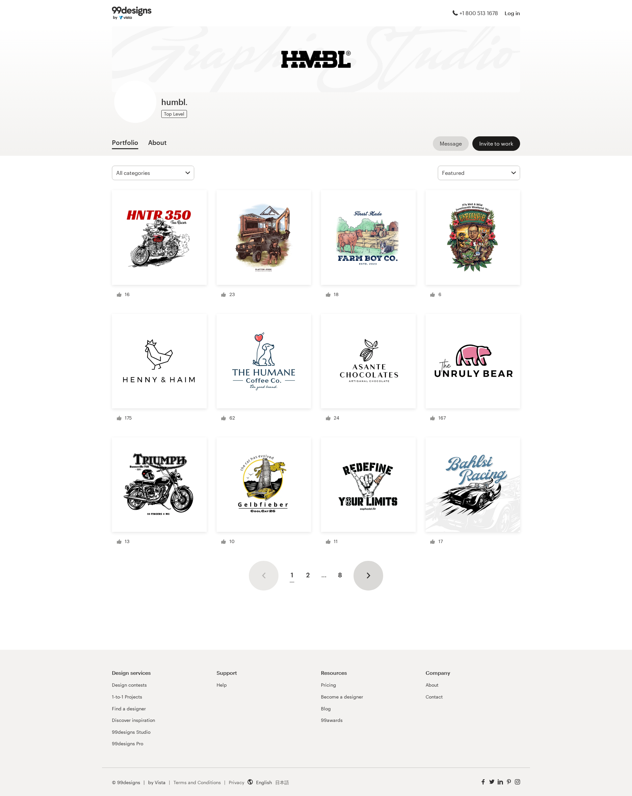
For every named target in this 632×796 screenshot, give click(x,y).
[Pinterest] (509, 782)
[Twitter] (491, 782)
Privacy (236, 782)
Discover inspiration (133, 720)
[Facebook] (483, 782)
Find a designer (129, 708)
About (432, 685)
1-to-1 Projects (127, 697)
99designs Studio (131, 732)
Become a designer (342, 697)
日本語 (282, 782)
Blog (326, 708)
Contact (434, 697)
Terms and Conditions (197, 782)
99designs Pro (127, 743)
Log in (512, 13)
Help (222, 685)
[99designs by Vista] (131, 13)
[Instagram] (517, 782)
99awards (332, 720)
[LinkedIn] (500, 782)
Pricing (328, 685)
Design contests (129, 685)
